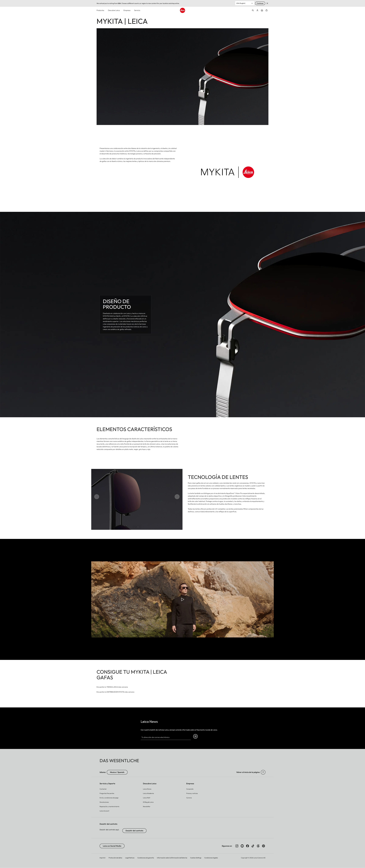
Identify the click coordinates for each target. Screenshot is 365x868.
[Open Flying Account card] (257, 10)
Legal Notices (129, 858)
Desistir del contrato (134, 830)
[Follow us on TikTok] (253, 846)
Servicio (137, 10)
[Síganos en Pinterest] (263, 846)
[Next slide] (170, 496)
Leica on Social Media (112, 846)
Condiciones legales (211, 858)
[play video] (182, 599)
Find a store (262, 10)
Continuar (260, 3)
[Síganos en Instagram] (237, 846)
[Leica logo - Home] (182, 10)
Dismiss (267, 3)
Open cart (266, 10)
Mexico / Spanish (117, 772)
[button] (263, 772)
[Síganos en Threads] (258, 846)
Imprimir (103, 858)
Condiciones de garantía (145, 858)
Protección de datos (115, 858)
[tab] (136, 527)
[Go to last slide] (103, 496)
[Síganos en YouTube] (242, 846)
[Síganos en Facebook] (247, 846)
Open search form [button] (253, 10)
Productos (100, 10)
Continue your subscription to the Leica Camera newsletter (195, 736)
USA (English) (240, 3)
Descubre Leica (114, 10)
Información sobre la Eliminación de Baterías (172, 858)
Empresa (127, 10)
